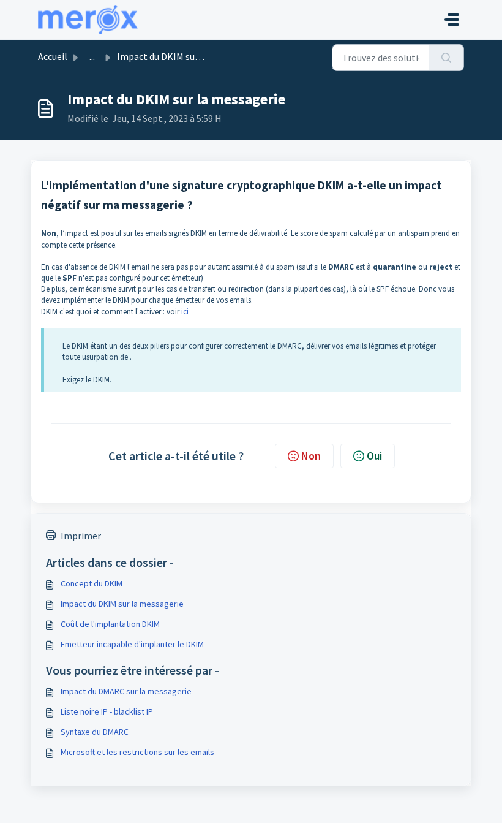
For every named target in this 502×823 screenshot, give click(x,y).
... (92, 56)
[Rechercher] (446, 57)
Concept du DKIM (91, 583)
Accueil (52, 56)
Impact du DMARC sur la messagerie (126, 691)
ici (185, 311)
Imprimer (81, 535)
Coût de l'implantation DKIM (110, 623)
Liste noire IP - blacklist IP (107, 711)
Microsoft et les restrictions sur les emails (137, 751)
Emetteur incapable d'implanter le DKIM (132, 644)
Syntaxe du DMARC (95, 731)
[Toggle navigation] (452, 20)
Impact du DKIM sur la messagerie (122, 603)
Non (311, 456)
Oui (374, 456)
